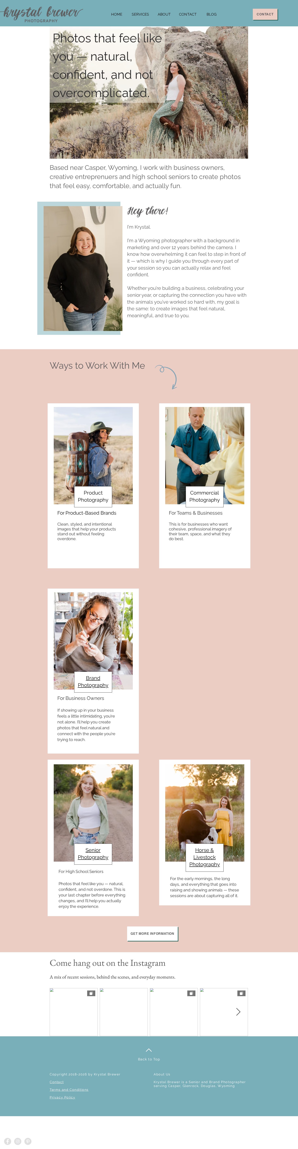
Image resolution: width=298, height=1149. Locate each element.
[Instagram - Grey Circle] (17, 1141)
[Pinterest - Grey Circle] (27, 1141)
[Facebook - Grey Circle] (7, 1141)
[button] (140, 14)
